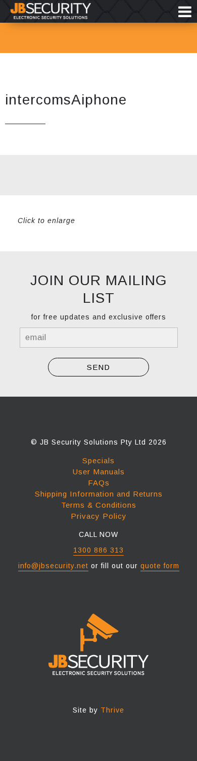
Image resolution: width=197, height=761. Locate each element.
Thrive (112, 710)
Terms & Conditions (98, 505)
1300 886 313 (98, 550)
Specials (98, 460)
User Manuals (99, 471)
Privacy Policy (99, 516)
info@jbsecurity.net (53, 566)
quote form (159, 566)
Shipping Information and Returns (99, 494)
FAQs (99, 482)
